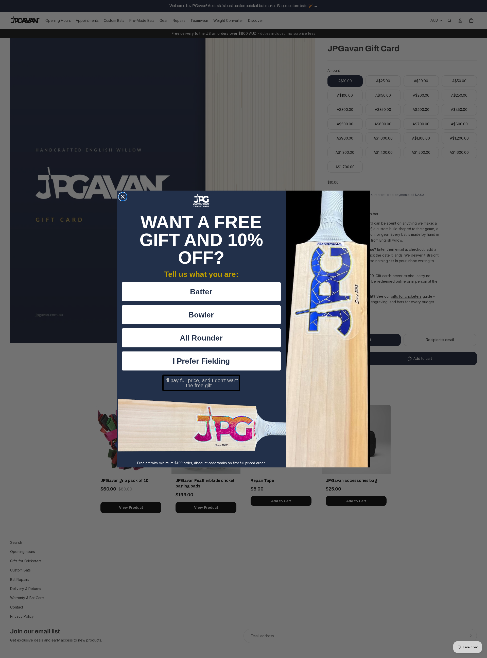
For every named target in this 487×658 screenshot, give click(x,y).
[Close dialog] (123, 197)
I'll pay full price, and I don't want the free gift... (201, 383)
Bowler (201, 315)
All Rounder (201, 338)
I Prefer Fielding (201, 361)
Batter (201, 292)
